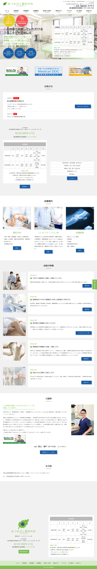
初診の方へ (59, 11)
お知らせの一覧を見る (83, 106)
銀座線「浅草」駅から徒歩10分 (31, 53)
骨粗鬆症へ (86, 358)
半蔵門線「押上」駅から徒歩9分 (19, 53)
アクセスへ (72, 178)
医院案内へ (25, 186)
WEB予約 (25, 551)
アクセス (69, 11)
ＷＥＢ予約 (94, 285)
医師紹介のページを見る (48, 452)
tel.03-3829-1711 (24, 133)
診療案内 (36, 11)
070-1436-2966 (32, 137)
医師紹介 (16, 11)
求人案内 (79, 11)
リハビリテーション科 (83, 333)
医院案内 (26, 11)
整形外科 (87, 285)
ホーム (7, 11)
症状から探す (47, 11)
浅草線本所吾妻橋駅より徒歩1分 (8, 53)
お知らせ (89, 11)
